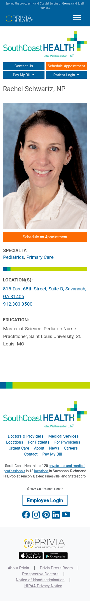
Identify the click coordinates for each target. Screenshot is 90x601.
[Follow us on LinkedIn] (56, 515)
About (39, 448)
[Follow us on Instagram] (36, 515)
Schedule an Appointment (45, 237)
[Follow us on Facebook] (26, 515)
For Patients (39, 442)
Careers (71, 448)
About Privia (18, 568)
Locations (14, 442)
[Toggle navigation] (77, 18)
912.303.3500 (17, 304)
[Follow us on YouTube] (66, 515)
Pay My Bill (52, 454)
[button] (23, 75)
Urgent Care (19, 448)
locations (41, 471)
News (54, 448)
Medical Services (63, 436)
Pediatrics (13, 257)
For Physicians (67, 442)
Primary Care (40, 257)
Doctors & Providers (26, 436)
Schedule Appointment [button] (66, 66)
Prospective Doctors (40, 574)
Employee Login (45, 500)
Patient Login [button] (65, 75)
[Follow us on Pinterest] (46, 515)
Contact (31, 454)
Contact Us (23, 66)
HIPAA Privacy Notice (43, 586)
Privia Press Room (56, 568)
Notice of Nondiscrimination (40, 580)
